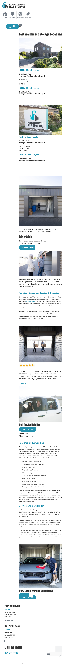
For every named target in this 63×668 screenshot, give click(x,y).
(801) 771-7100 (28, 429)
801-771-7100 (11, 26)
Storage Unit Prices (27, 247)
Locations (13, 17)
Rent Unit (28, 17)
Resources (20, 17)
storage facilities (31, 301)
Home (5, 17)
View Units (10, 620)
